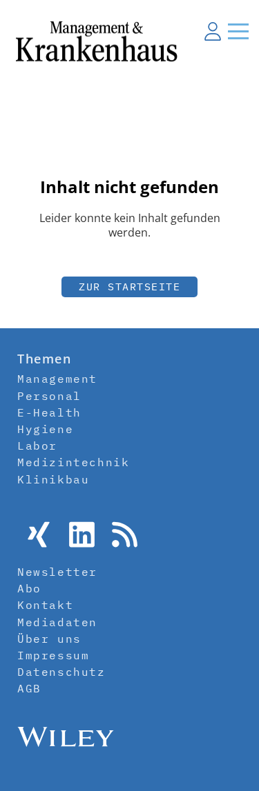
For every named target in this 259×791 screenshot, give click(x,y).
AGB (29, 688)
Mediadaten (57, 622)
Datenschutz (61, 672)
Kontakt (45, 605)
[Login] (212, 31)
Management (57, 379)
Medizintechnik (73, 462)
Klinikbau (53, 479)
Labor (37, 445)
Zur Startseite (129, 286)
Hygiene (45, 429)
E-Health (49, 412)
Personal (49, 396)
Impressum (53, 655)
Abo (29, 588)
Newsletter (57, 572)
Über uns (49, 638)
